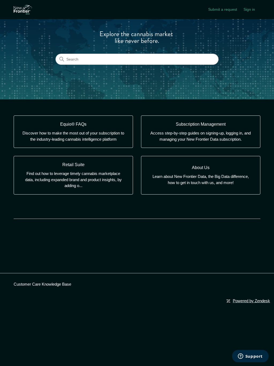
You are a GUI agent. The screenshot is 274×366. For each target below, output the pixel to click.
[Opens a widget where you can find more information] (250, 356)
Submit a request (222, 9)
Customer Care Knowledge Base (42, 284)
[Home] (23, 9)
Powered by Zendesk (251, 300)
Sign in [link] (249, 9)
